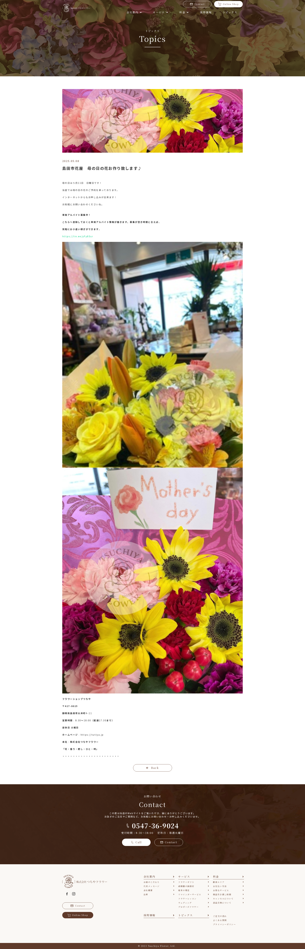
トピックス (230, 12)
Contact (200, 4)
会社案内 (132, 12)
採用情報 (206, 12)
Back (155, 768)
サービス (159, 12)
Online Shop (231, 4)
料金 (182, 12)
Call (139, 842)
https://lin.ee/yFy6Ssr (77, 236)
